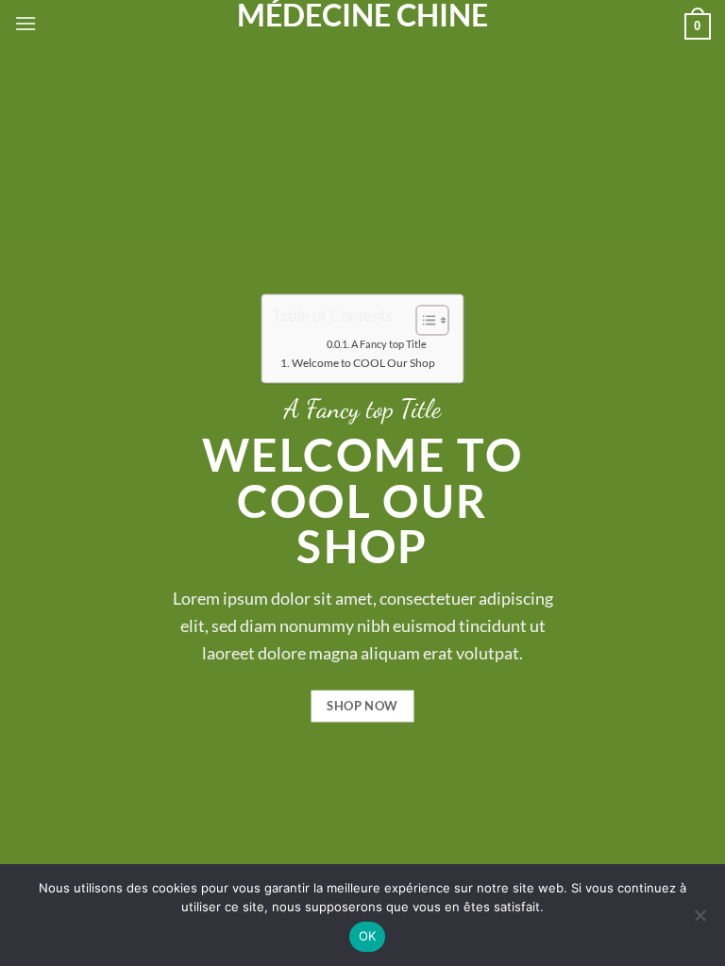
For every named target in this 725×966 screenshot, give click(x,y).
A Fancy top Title (389, 344)
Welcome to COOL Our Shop (363, 363)
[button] (25, 23)
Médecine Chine (362, 15)
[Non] (699, 921)
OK (368, 935)
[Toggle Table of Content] (423, 320)
